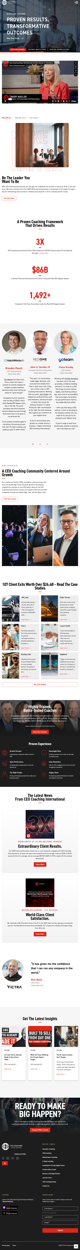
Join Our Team (47, 1178)
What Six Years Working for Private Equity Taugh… (39, 1057)
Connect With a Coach (40, 1130)
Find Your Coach (10, 499)
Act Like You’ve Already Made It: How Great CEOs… (12, 1057)
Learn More (40, 864)
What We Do (6, 118)
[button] (32, 444)
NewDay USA (26, 654)
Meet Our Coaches (40, 732)
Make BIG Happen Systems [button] (59, 49)
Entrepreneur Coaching (49, 1157)
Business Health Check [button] (37, 49)
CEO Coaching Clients (49, 1182)
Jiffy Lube (24, 597)
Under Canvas (65, 597)
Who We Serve (20, 118)
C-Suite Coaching (47, 1161)
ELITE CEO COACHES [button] (17, 49)
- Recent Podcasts (7, 1202)
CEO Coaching (46, 1153)
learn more (44, 253)
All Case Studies (40, 684)
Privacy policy (6, 1245)
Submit (60, 1230)
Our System (34, 118)
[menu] (76, 2)
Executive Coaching (48, 1149)
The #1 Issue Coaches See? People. (64, 1056)
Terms (14, 1245)
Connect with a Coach (49, 1170)
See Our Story (9, 198)
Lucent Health (65, 626)
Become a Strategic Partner (51, 1174)
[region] (40, 26)
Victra (23, 626)
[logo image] (9, 2)
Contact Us (45, 1186)
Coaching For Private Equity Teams (53, 1165)
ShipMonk (63, 654)
